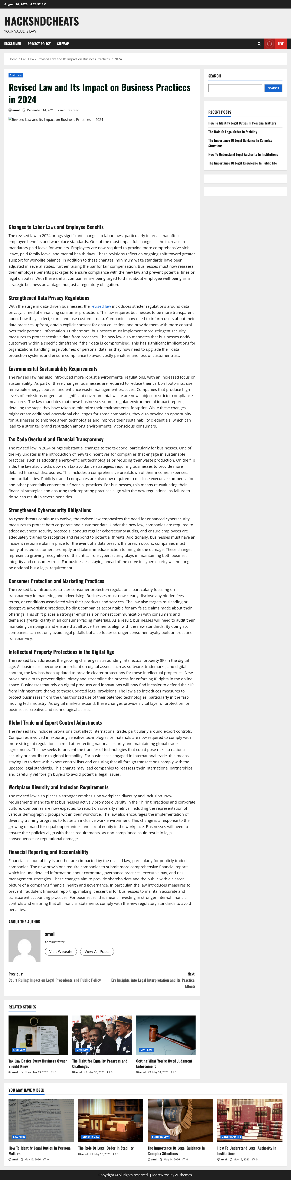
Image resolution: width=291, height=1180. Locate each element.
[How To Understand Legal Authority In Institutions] (250, 1120)
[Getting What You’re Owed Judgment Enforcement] (166, 1035)
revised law (101, 306)
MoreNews (161, 1175)
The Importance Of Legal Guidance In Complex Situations (176, 1150)
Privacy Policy (39, 43)
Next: (153, 980)
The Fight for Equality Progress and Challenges (99, 1063)
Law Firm (19, 1137)
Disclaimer (12, 43)
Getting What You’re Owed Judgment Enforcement (164, 1063)
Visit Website (60, 951)
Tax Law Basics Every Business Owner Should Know (38, 1063)
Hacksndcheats (41, 21)
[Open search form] (259, 44)
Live (281, 43)
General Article (231, 1137)
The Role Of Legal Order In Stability (232, 131)
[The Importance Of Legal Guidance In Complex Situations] (180, 1120)
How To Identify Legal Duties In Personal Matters (242, 123)
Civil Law (16, 75)
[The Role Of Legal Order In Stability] (111, 1120)
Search (214, 76)
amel (16, 110)
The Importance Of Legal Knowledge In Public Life (242, 163)
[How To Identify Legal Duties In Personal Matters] (41, 1120)
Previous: (55, 977)
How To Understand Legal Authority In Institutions (243, 154)
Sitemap (63, 43)
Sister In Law (91, 1137)
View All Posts (97, 951)
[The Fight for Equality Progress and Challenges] (102, 1035)
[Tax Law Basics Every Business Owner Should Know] (38, 1035)
